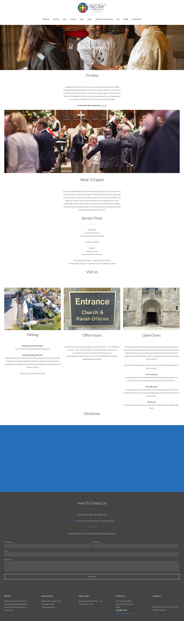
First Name (8, 542)
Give (118, 19)
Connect (73, 19)
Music (89, 19)
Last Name (95, 542)
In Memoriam (136, 19)
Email (6, 551)
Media (125, 19)
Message (7, 559)
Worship (56, 19)
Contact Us (92, 577)
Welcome (46, 19)
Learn (65, 19)
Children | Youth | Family (104, 19)
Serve (82, 19)
